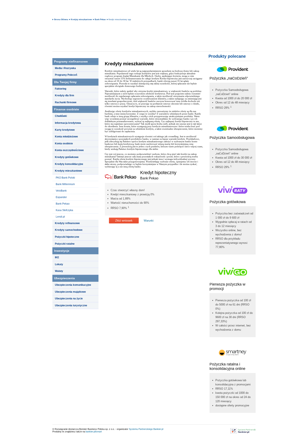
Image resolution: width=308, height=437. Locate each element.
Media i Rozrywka (65, 68)
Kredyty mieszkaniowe (81, 19)
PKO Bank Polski (65, 177)
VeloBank (61, 190)
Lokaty (59, 264)
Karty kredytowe (65, 129)
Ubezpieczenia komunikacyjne (73, 284)
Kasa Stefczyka (64, 210)
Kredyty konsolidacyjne (69, 164)
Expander (61, 197)
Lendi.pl (60, 216)
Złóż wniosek (123, 220)
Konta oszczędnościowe (69, 150)
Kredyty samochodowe (69, 229)
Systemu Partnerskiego (141, 429)
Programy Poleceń (66, 74)
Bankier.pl (158, 429)
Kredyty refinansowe (67, 223)
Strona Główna (61, 19)
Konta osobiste (64, 143)
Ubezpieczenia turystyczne (71, 305)
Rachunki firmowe (65, 102)
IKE (57, 257)
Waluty (59, 271)
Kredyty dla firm (64, 95)
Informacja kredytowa (68, 122)
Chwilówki (61, 116)
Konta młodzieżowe (66, 136)
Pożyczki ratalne (65, 243)
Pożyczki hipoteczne (67, 236)
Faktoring (60, 88)
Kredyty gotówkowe (67, 157)
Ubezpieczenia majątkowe (70, 291)
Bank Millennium (65, 184)
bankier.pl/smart (94, 431)
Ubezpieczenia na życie (69, 298)
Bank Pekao (100, 19)
